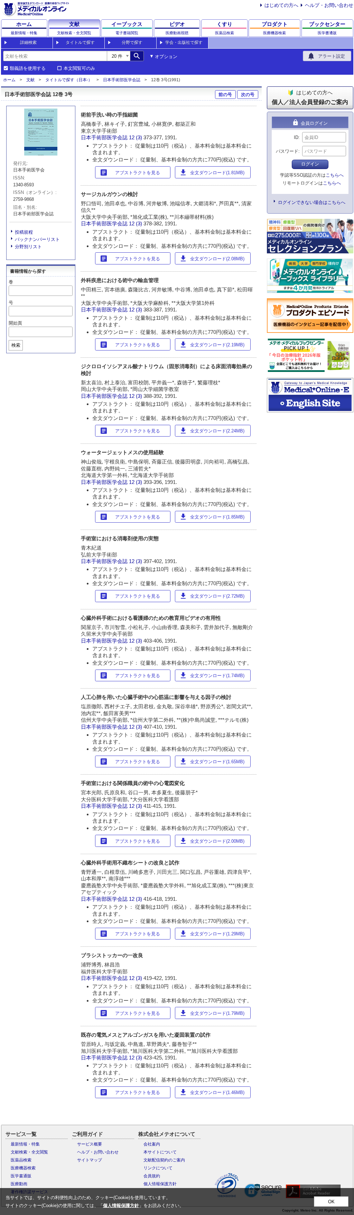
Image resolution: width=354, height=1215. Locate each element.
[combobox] (55, 56)
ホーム (9, 79)
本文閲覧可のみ (79, 68)
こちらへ (335, 175)
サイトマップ (89, 1160)
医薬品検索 (21, 1160)
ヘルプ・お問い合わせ (329, 5)
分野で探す (132, 42)
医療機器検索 (23, 1168)
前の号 (225, 94)
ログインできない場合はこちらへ (311, 202)
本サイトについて (160, 1152)
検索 (15, 345)
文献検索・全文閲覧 (29, 1152)
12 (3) (136, 137)
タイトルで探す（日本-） (68, 79)
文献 (30, 79)
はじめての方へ (281, 5)
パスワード (287, 151)
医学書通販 (21, 1176)
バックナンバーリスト (37, 239)
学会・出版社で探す (184, 42)
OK (331, 1201)
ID (296, 137)
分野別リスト (28, 246)
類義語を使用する (28, 68)
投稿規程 (24, 232)
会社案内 (151, 1144)
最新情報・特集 (25, 1144)
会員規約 (151, 1176)
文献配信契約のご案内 (164, 1160)
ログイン (310, 164)
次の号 (247, 94)
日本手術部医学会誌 (121, 79)
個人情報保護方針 (160, 1183)
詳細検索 (28, 42)
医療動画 (19, 1183)
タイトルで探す (80, 42)
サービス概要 (89, 1144)
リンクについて (158, 1168)
